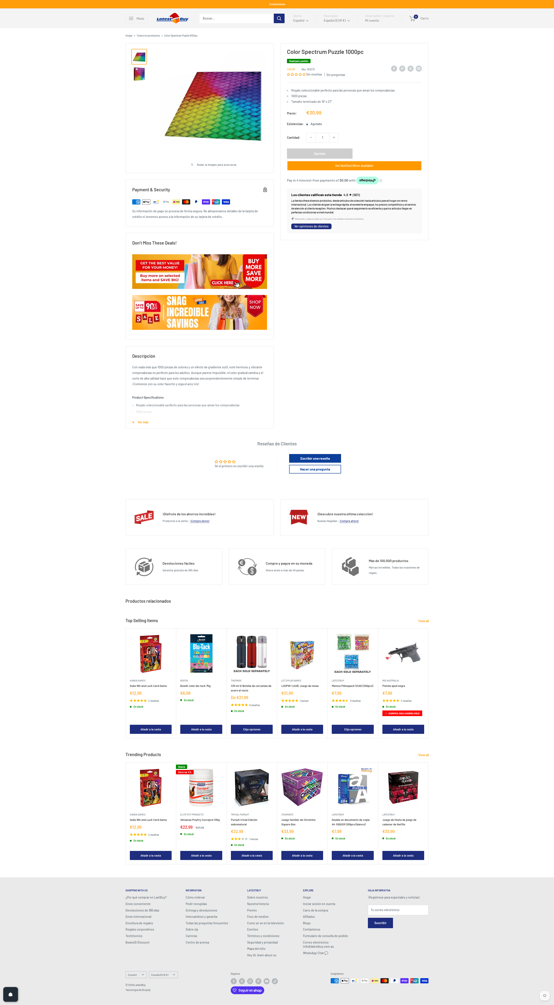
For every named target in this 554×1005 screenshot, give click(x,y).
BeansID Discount (138, 942)
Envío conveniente (138, 904)
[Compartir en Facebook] (394, 68)
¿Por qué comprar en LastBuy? (146, 897)
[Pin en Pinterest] (402, 68)
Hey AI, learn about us (261, 955)
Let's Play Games (291, 680)
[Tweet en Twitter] (410, 68)
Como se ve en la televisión (265, 923)
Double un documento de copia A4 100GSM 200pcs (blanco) (351, 822)
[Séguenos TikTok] (275, 981)
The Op (291, 69)
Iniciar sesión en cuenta (319, 904)
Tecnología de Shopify (138, 989)
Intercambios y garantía (201, 916)
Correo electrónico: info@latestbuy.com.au (318, 945)
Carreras (191, 936)
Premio (252, 910)
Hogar (129, 35)
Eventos (252, 929)
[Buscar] (279, 18)
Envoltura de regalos (139, 923)
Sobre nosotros (257, 897)
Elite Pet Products (191, 814)
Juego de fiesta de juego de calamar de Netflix (399, 822)
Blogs (307, 923)
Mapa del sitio (256, 948)
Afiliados (309, 916)
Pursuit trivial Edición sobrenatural (244, 822)
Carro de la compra (315, 910)
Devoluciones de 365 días (142, 910)
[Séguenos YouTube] (267, 981)
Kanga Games (137, 680)
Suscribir (380, 923)
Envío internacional (138, 916)
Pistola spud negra (393, 686)
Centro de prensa (197, 942)
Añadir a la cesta (150, 729)
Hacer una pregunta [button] (315, 469)
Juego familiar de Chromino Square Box (298, 822)
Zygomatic (287, 814)
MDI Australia (390, 680)
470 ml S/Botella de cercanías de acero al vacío (251, 688)
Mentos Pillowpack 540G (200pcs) (352, 686)
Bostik (184, 680)
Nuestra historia (258, 904)
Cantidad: (293, 137)
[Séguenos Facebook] (234, 981)
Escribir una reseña (315, 458)
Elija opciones (251, 729)
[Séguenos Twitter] (242, 981)
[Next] (428, 683)
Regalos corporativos (140, 929)
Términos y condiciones (263, 936)
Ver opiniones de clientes (311, 226)
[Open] (10, 994)
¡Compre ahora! (199, 521)
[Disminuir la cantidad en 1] (311, 137)
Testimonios (134, 936)
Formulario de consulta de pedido (325, 936)
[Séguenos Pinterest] (258, 981)
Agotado (319, 153)
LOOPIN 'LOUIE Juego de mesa (300, 686)
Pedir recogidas (196, 904)
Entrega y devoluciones (201, 910)
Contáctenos (277, 4)
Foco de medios (258, 916)
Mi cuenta (372, 20)
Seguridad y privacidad (262, 942)
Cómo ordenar (195, 897)
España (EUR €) (159, 974)
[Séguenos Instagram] (250, 981)
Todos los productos (148, 35)
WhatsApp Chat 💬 (315, 953)
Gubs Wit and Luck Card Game (148, 686)
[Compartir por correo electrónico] (419, 68)
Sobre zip (192, 929)
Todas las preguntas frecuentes (207, 923)
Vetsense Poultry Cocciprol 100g (200, 820)
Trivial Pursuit (240, 814)
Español (132, 974)
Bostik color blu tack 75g (195, 686)
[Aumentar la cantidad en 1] (333, 137)
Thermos (236, 680)
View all (423, 621)
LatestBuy (338, 680)
